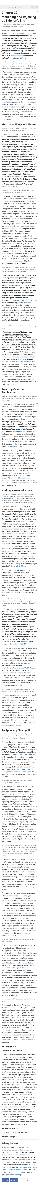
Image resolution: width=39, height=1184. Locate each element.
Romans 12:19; (15, 478)
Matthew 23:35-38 (25, 769)
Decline (14, 1180)
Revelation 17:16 (29, 79)
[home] (3, 2)
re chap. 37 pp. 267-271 (16, 7)
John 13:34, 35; (12, 968)
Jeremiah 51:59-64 (18, 566)
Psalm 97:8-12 (16, 446)
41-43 (8, 480)
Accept (5, 1180)
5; (5, 968)
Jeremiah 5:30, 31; (17, 104)
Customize (24, 1180)
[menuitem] (3, 2)
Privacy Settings (15, 1175)
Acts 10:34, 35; (23, 968)
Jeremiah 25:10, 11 (22, 668)
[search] (36, 2)
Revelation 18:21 (12, 498)
